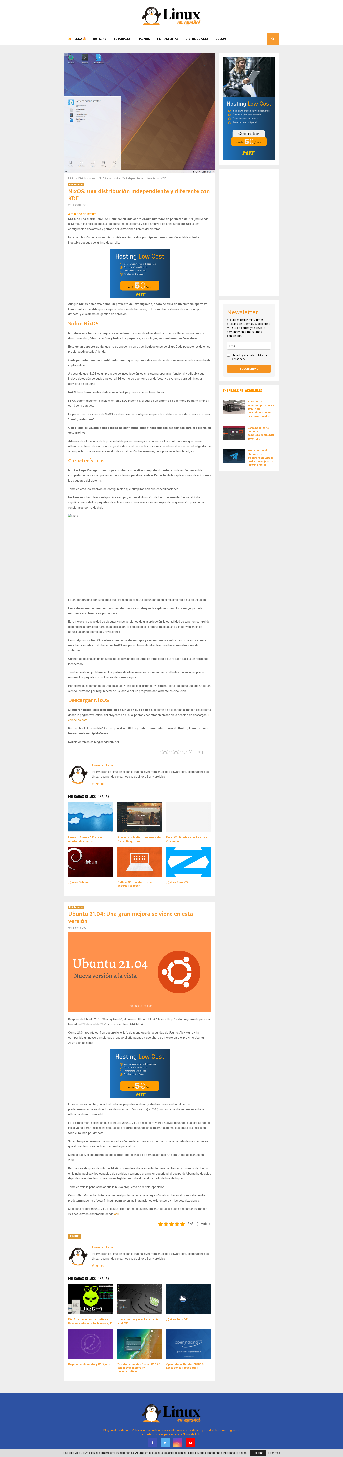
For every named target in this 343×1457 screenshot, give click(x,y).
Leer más (274, 1452)
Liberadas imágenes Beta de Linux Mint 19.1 (139, 1321)
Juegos (221, 38)
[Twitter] (165, 1442)
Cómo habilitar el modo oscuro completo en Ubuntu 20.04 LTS (261, 433)
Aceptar (258, 1452)
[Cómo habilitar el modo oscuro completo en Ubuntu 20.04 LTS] (234, 433)
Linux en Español (105, 765)
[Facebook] (152, 1442)
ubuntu (74, 1236)
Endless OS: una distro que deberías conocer (134, 884)
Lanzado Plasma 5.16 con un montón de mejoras (85, 839)
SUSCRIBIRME (249, 369)
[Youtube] (190, 1442)
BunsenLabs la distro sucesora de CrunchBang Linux (139, 839)
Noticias (99, 38)
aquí (116, 1214)
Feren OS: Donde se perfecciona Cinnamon (186, 839)
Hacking (144, 38)
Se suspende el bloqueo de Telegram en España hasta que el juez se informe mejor (261, 457)
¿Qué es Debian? (78, 882)
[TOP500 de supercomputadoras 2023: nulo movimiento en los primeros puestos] (234, 407)
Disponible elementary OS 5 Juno (89, 1364)
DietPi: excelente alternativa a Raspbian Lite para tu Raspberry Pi (90, 1321)
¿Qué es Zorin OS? (177, 882)
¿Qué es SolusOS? (177, 1319)
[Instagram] (177, 1442)
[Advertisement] (249, 232)
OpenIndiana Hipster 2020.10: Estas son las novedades (185, 1366)
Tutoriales (122, 38)
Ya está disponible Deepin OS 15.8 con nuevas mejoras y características (138, 1368)
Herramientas (167, 38)
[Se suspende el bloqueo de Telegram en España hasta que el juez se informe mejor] (234, 456)
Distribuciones (197, 38)
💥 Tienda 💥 (77, 38)
